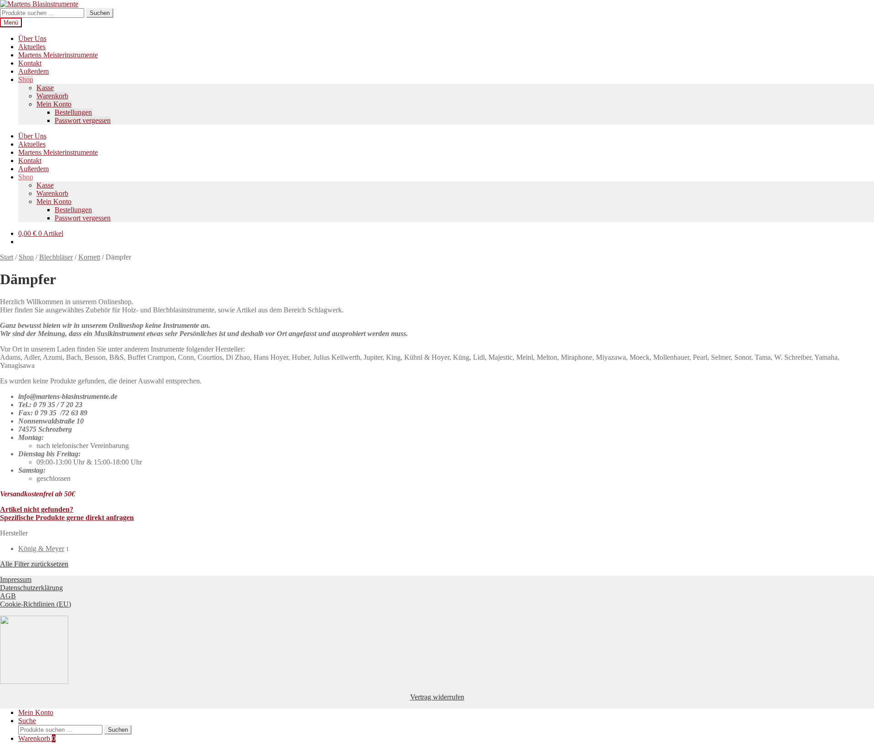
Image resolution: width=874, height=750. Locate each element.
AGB (8, 596)
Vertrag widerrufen (437, 697)
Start (6, 257)
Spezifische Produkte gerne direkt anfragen (67, 517)
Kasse (45, 88)
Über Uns (32, 38)
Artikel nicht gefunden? (36, 509)
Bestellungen (73, 112)
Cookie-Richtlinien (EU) (35, 604)
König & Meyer (41, 548)
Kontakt (29, 63)
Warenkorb (52, 96)
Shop (25, 79)
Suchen (100, 13)
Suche (27, 720)
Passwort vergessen (83, 120)
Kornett (89, 257)
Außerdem (33, 71)
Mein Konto (53, 104)
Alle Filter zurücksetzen (34, 564)
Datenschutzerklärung (31, 588)
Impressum (15, 579)
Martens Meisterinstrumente (58, 55)
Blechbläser (56, 257)
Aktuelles (32, 47)
